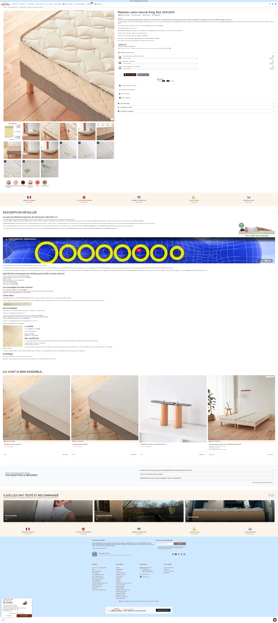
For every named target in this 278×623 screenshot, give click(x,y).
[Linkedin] (184, 554)
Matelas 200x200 (120, 593)
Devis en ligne (95, 573)
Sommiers (118, 571)
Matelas (118, 567)
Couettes (118, 581)
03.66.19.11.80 (145, 574)
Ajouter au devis (143, 74)
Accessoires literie (120, 573)
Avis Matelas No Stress (98, 574)
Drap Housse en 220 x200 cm (12, 444)
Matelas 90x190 (120, 588)
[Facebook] (173, 554)
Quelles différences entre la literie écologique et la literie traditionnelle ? (160, 478)
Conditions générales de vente (100, 583)
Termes (107, 553)
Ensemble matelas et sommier (123, 583)
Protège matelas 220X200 (80, 444)
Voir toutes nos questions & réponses (262, 482)
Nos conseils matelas (97, 576)
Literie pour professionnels (98, 590)
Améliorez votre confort (126, 52)
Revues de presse (96, 586)
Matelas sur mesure (121, 574)
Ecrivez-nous (145, 577)
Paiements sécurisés (97, 584)
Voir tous (271, 495)
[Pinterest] (179, 554)
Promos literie (119, 576)
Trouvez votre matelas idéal (99, 567)
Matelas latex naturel (121, 591)
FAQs (93, 569)
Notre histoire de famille (98, 578)
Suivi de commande (169, 567)
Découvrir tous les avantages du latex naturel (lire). (17, 292)
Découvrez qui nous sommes (99, 548)
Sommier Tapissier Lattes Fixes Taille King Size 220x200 (225, 444)
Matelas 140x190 (120, 586)
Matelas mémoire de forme (123, 590)
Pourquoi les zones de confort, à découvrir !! (41, 298)
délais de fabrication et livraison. (48, 359)
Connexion (166, 569)
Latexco (69, 226)
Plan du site (95, 588)
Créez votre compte (169, 571)
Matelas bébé (119, 569)
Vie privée (101, 553)
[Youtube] (176, 554)
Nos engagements (96, 579)
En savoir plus (166, 48)
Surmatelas (119, 578)
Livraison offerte (96, 581)
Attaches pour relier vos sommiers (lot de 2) (153, 444)
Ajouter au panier (130, 75)
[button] (270, 4)
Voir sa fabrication (39, 310)
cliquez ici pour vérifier (153, 601)
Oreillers (118, 579)
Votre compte (168, 564)
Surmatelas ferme (120, 598)
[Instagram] (181, 554)
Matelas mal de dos (121, 595)
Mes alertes (167, 573)
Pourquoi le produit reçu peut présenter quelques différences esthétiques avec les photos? (166, 470)
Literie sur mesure (120, 584)
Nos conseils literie (97, 571)
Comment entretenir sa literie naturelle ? (152, 474)
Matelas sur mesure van (122, 596)
